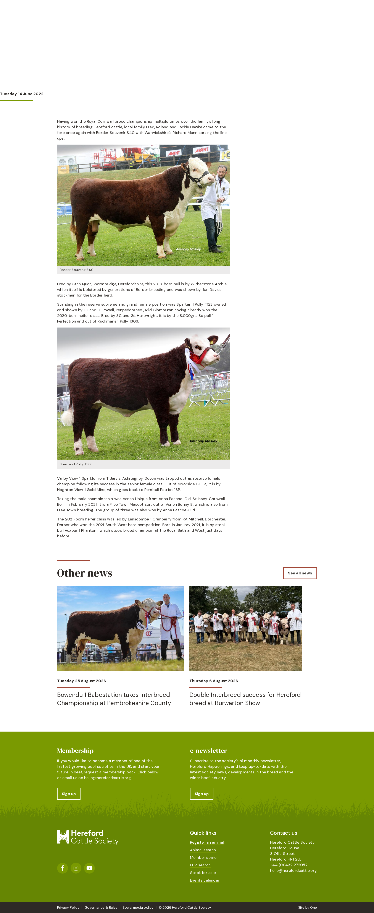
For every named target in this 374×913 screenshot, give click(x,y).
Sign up (69, 793)
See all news (300, 573)
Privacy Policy (68, 907)
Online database (270, 23)
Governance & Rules (101, 907)
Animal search (203, 850)
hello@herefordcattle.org (107, 777)
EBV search (200, 865)
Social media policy (138, 907)
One (313, 907)
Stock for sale (203, 872)
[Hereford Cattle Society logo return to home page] (88, 25)
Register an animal (207, 842)
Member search (204, 857)
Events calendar (204, 880)
